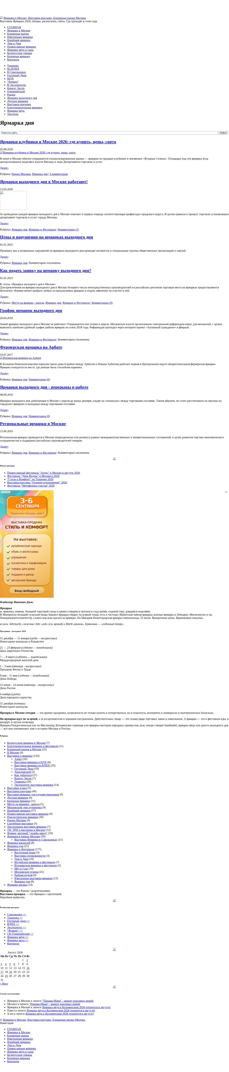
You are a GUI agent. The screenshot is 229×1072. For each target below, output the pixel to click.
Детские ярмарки (17, 101)
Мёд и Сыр (21, 868)
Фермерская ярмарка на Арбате (31, 347)
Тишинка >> (15, 917)
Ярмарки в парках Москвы (23, 836)
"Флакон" (13, 81)
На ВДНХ (13, 68)
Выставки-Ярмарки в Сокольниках (35, 839)
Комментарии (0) (102, 302)
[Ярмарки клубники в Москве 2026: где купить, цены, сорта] (37, 152)
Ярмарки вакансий (18, 842)
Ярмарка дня (40, 174)
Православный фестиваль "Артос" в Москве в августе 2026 (43, 472)
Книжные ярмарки (18, 56)
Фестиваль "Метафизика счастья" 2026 (31, 485)
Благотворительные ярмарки (24, 107)
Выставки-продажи (19, 104)
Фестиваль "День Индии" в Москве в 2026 (33, 476)
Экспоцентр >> (16, 927)
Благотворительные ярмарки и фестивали (32, 746)
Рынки (11, 94)
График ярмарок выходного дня (31, 310)
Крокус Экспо (16, 88)
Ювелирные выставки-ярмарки (33, 878)
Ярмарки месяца (17, 884)
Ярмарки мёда (16, 110)
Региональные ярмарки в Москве (33, 423)
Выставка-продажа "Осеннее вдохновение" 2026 (37, 482)
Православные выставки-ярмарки (27, 813)
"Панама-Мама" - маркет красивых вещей (67, 1000)
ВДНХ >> (13, 924)
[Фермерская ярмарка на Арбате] (20, 357)
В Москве (13, 752)
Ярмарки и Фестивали (42, 229)
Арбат (18, 759)
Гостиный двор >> (18, 920)
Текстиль (12, 114)
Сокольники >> (16, 914)
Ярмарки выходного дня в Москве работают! (44, 181)
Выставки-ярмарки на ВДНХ (32, 765)
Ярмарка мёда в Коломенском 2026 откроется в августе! (76, 1007)
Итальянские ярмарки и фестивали (35, 865)
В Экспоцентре (16, 85)
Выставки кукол (17, 788)
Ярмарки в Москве (18, 30)
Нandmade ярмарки (18, 40)
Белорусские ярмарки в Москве (26, 742)
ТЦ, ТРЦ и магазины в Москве (26, 829)
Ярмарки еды (15, 846)
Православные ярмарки (21, 46)
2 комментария (59, 174)
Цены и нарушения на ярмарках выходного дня (46, 237)
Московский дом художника (24, 807)
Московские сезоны (26, 871)
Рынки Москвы (21, 174)
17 (2, 971)
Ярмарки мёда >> (17, 937)
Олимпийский (16, 91)
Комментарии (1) (68, 229)
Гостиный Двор (16, 75)
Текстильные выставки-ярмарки (27, 826)
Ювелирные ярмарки (20, 37)
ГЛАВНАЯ (14, 27)
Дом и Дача (14, 43)
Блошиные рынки (18, 33)
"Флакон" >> (15, 930)
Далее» (4, 167)
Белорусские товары (19, 53)
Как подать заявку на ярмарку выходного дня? (45, 270)
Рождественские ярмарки (22, 817)
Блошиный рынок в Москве (24, 749)
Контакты (13, 59)
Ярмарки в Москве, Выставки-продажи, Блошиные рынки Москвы (45, 18)
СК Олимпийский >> (20, 933)
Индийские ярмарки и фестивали (34, 862)
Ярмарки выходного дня (22, 97)
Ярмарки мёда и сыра (20, 49)
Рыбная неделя (23, 875)
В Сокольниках (16, 72)
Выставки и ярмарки (20, 755)
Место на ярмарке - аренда (28, 302)
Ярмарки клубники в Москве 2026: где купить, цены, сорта (58, 141)
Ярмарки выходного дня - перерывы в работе (44, 387)
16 (27, 968)
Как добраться (23, 775)
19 (10, 971)
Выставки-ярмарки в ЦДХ (30, 762)
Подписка (222, 1026)
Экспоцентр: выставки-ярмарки (33, 784)
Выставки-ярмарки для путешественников (33, 794)
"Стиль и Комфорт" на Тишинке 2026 (30, 479)
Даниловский (22, 771)
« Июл (4, 983)
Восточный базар (24, 852)
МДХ (10, 78)
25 (6, 975)
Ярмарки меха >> (17, 940)
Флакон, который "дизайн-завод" (27, 833)
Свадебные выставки (20, 823)
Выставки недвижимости (29, 855)
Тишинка (13, 65)
